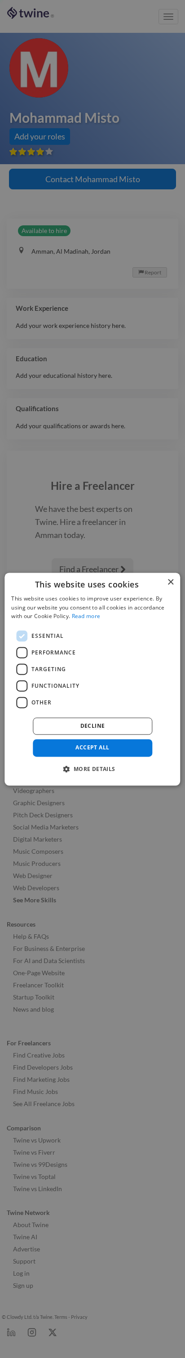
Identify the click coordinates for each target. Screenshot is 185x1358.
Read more (86, 616)
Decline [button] (92, 726)
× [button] (170, 582)
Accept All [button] (92, 748)
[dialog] (92, 679)
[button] (92, 768)
